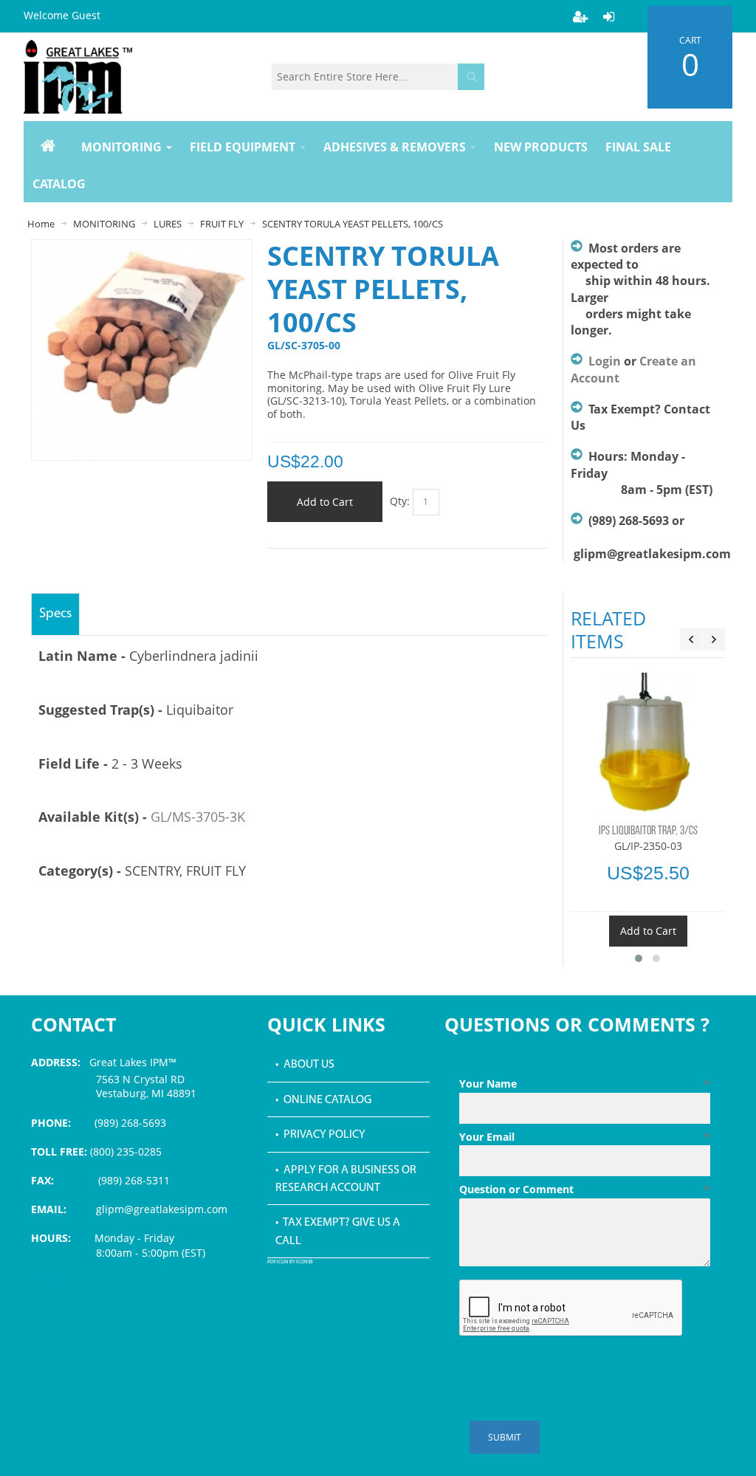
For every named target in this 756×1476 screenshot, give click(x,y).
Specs (55, 614)
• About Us (304, 1065)
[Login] (608, 16)
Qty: (400, 500)
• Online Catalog (323, 1100)
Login (604, 361)
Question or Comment (585, 1189)
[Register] (580, 16)
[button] (638, 958)
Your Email (585, 1137)
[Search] (471, 76)
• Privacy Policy (320, 1135)
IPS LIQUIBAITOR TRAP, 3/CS (648, 831)
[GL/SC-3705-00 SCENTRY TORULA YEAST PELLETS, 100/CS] (142, 251)
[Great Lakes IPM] (78, 77)
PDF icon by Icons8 (290, 1262)
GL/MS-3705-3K (198, 816)
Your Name (585, 1084)
